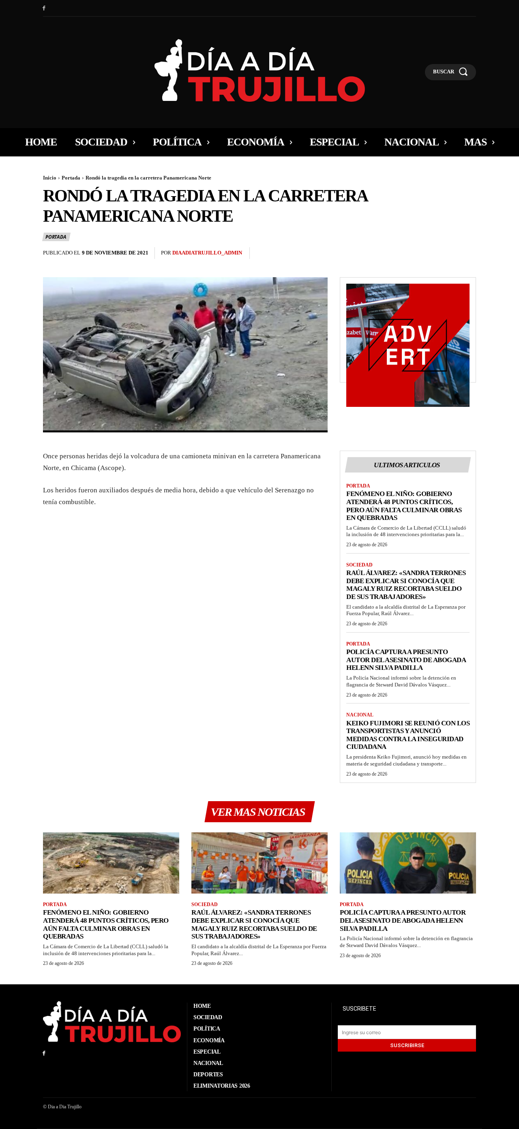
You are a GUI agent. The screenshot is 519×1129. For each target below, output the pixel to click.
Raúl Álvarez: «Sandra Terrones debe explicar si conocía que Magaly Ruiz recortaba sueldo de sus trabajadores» (405, 585)
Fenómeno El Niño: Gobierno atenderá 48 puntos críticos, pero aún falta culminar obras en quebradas (404, 506)
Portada (71, 178)
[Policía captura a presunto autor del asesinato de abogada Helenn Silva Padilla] (408, 863)
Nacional (359, 715)
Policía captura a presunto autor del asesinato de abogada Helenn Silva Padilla (406, 659)
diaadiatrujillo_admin (207, 253)
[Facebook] (44, 8)
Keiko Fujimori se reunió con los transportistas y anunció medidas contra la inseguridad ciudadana (408, 735)
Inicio (49, 178)
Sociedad (359, 565)
